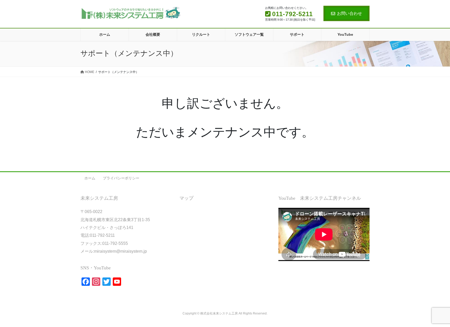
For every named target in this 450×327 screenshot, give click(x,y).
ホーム (89, 178)
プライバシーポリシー (121, 178)
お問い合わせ (349, 13)
